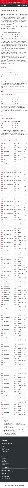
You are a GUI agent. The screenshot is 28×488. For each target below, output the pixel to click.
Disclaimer (4, 458)
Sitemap (3, 475)
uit (14, 70)
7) (26, 317)
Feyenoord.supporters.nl (7, 471)
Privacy (3, 460)
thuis (12, 70)
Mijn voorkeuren (5, 476)
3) (26, 226)
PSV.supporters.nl (5, 473)
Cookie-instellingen (6, 478)
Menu (5, 5)
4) (26, 267)
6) (26, 292)
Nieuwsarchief (5, 451)
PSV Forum (4, 445)
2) (26, 147)
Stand (3, 446)
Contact (3, 464)
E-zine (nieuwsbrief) (6, 449)
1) (26, 143)
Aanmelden (4, 443)
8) (26, 367)
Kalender (4, 448)
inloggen (18, 5)
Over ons (4, 454)
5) (26, 271)
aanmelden (24, 5)
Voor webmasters (5, 457)
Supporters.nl (5, 467)
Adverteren (4, 461)
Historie (3, 10)
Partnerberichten (5, 463)
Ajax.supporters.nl (6, 470)
